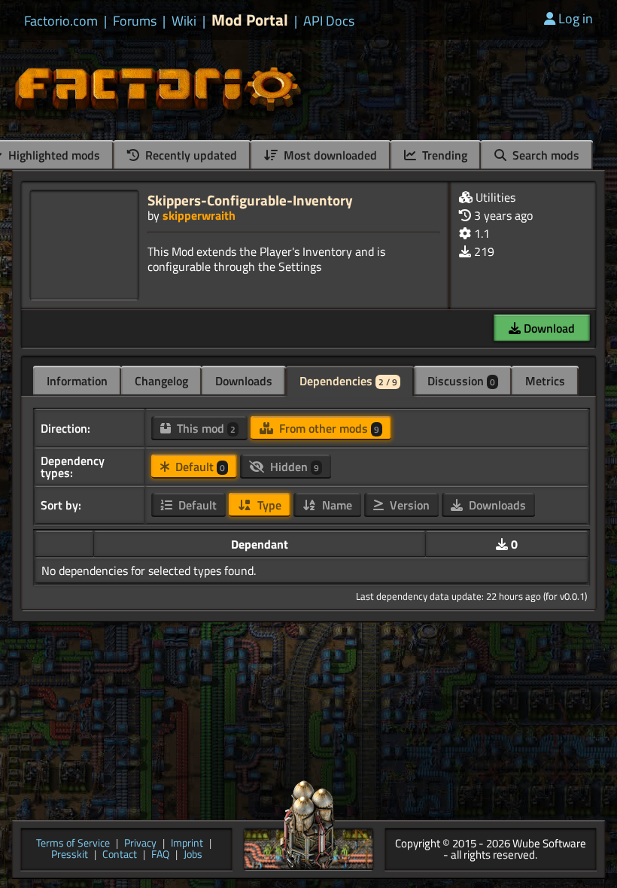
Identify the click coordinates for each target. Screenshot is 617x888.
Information (77, 381)
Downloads (243, 381)
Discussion (461, 381)
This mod (205, 428)
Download (548, 328)
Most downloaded (329, 155)
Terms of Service (73, 844)
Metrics (545, 381)
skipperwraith (199, 215)
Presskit (69, 855)
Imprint (187, 844)
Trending (443, 155)
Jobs (193, 855)
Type (267, 505)
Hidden (293, 467)
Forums (135, 21)
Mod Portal (249, 20)
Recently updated (189, 155)
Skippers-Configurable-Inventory (250, 200)
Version (408, 505)
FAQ (160, 855)
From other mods (327, 428)
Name (335, 505)
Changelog (161, 381)
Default (198, 467)
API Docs (328, 21)
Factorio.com (61, 21)
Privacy (140, 844)
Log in (575, 18)
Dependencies (348, 381)
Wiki (184, 21)
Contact (119, 855)
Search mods (544, 155)
